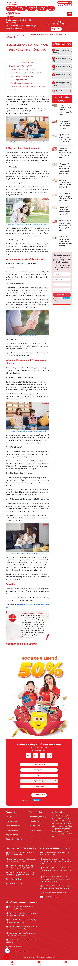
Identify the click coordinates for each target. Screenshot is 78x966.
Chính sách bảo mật (13, 826)
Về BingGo (9, 817)
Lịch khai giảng (11, 821)
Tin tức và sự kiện (12, 830)
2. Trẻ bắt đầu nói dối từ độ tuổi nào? (22, 69)
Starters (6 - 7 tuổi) (35, 821)
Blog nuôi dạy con (12, 835)
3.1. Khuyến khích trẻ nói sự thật (22, 76)
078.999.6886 (13, 4)
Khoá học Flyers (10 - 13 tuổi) (61, 76)
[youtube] (60, 4)
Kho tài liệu (58, 91)
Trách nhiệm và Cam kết (14, 839)
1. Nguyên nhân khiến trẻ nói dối (20, 66)
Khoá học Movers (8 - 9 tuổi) (61, 68)
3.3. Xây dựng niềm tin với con (21, 83)
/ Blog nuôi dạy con (20, 35)
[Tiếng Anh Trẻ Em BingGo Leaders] (13, 14)
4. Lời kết (12, 90)
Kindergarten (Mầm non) (37, 817)
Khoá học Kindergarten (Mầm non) (61, 51)
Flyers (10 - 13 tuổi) (35, 830)
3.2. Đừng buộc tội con (19, 80)
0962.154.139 (13, 2)
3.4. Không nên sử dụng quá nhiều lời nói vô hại (28, 87)
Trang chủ (9, 35)
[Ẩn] (32, 62)
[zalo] (63, 4)
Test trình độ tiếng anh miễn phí (60, 84)
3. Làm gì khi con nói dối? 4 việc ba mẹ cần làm (26, 73)
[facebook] (58, 4)
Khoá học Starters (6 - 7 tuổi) (61, 60)
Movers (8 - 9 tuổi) (35, 826)
